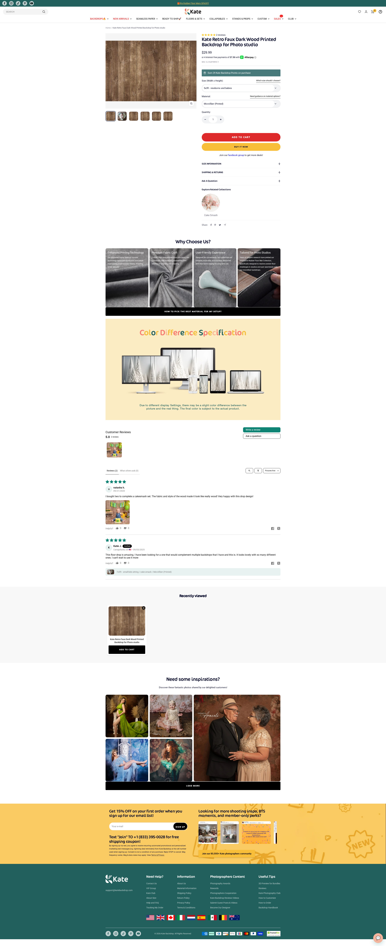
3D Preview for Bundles (269, 883)
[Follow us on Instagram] (11, 3)
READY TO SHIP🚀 (171, 18)
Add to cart (126, 649)
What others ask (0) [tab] (129, 470)
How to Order (265, 903)
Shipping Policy (184, 893)
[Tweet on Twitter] (220, 225)
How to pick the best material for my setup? (193, 311)
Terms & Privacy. (158, 855)
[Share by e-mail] (225, 225)
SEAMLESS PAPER (145, 18)
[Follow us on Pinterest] (25, 3)
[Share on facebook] (272, 529)
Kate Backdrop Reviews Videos (224, 898)
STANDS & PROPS (241, 18)
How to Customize (267, 898)
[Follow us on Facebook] (4, 3)
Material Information (186, 888)
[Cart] (372, 11)
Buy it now (241, 147)
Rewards (214, 888)
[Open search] (249, 470)
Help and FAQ (152, 903)
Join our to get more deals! (241, 155)
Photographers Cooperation (223, 893)
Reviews (262, 888)
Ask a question (253, 436)
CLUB (291, 18)
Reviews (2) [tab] (112, 470)
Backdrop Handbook (268, 907)
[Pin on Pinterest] (215, 225)
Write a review (253, 429)
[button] (209, 35)
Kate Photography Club (269, 893)
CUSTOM (262, 18)
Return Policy (183, 898)
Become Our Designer (220, 907)
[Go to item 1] (114, 449)
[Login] (366, 11)
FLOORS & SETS (194, 18)
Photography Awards (220, 883)
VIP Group (151, 888)
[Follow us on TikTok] (18, 3)
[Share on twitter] (278, 529)
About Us (181, 883)
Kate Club (150, 893)
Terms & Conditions (186, 907)
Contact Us (151, 883)
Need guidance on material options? (265, 96)
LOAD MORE (193, 785)
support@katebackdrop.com (119, 890)
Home (108, 28)
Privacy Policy (183, 903)
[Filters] (258, 470)
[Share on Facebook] (211, 225)
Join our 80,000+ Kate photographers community (226, 853)
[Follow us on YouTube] (31, 3)
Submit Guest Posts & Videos (223, 903)
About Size (151, 898)
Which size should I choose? (268, 80)
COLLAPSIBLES (217, 18)
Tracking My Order (154, 907)
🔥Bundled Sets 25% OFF (193, 3)
